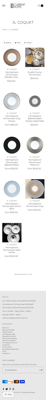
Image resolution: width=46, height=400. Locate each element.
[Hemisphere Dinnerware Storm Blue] (11, 189)
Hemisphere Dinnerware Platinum (34, 162)
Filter (18, 43)
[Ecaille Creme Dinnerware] (34, 57)
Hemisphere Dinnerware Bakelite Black (12, 162)
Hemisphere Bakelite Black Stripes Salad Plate (35, 118)
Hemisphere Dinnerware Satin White (12, 250)
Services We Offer (8, 330)
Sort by (29, 43)
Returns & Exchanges (9, 338)
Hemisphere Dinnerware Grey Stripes (11, 118)
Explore (8, 43)
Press (4, 351)
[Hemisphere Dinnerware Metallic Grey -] (11, 57)
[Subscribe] (40, 370)
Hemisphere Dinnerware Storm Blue (11, 206)
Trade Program (7, 332)
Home (4, 30)
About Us (5, 328)
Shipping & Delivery (9, 336)
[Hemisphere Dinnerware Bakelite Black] (11, 145)
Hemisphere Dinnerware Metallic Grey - (12, 74)
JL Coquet (12, 69)
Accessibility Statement (10, 349)
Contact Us (6, 353)
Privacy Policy (7, 347)
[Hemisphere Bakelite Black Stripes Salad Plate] (34, 101)
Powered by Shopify (28, 392)
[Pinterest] (10, 389)
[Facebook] (3, 389)
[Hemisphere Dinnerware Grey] (34, 189)
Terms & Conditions (9, 340)
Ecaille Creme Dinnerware (35, 73)
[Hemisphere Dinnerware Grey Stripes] (11, 101)
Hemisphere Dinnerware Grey (34, 205)
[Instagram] (13, 389)
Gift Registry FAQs (8, 334)
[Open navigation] (4, 5)
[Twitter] (7, 389)
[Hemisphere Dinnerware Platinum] (34, 145)
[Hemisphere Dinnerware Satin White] (11, 232)
